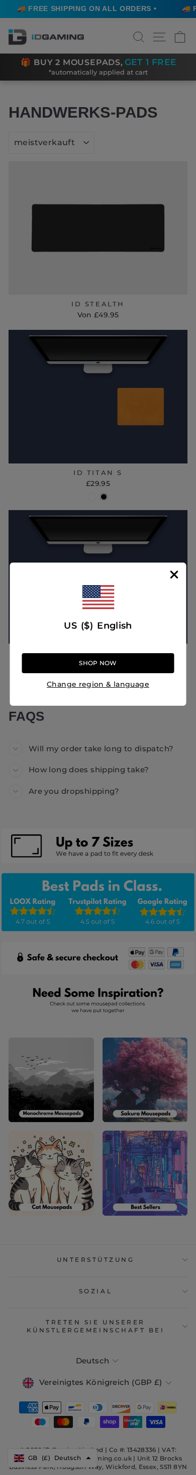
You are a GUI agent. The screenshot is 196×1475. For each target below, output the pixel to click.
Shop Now (98, 663)
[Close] (174, 575)
